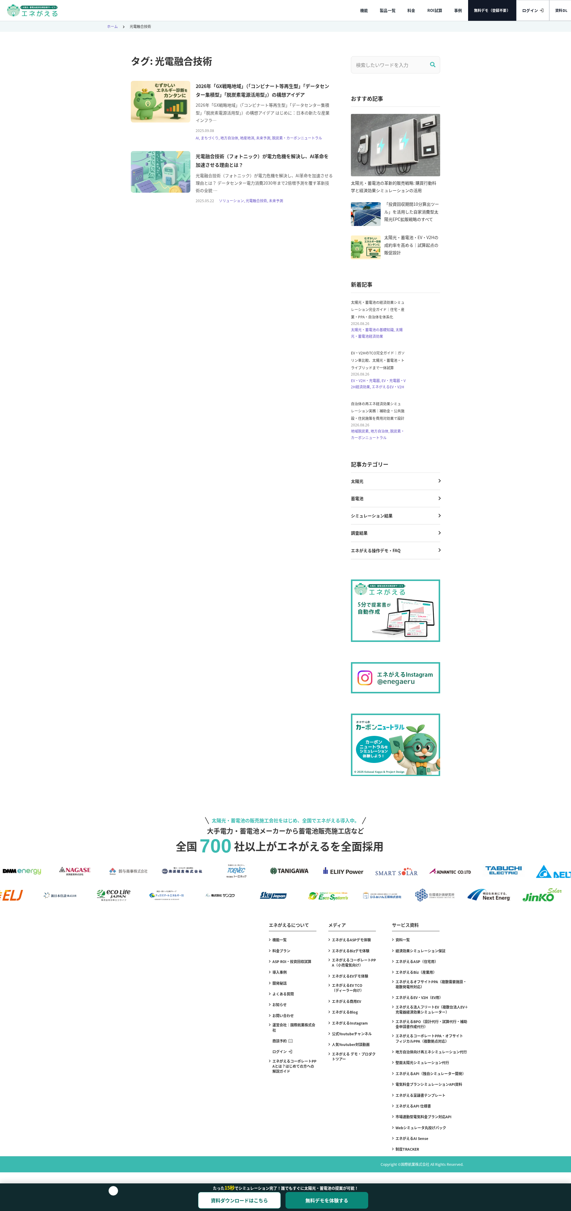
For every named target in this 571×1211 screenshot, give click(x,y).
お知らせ (279, 1004)
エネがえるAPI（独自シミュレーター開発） (431, 1073)
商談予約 (279, 1040)
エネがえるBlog (345, 1011)
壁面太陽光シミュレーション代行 (422, 1062)
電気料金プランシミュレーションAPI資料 (429, 1084)
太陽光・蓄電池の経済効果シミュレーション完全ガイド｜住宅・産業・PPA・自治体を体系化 (377, 309)
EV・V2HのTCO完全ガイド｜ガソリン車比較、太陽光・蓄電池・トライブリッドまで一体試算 (378, 360)
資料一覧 (403, 939)
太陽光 (357, 481)
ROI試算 (434, 10)
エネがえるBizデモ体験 (350, 950)
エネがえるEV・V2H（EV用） (419, 997)
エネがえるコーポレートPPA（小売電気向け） (354, 962)
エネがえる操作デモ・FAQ (376, 550)
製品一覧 (388, 10)
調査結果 (359, 533)
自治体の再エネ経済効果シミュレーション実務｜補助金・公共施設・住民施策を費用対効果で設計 (377, 411)
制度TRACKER (407, 1149)
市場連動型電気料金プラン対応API (423, 1116)
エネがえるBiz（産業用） (416, 972)
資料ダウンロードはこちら (239, 1200)
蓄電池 (357, 498)
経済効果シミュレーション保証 (420, 950)
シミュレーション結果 (372, 516)
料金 (411, 10)
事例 (458, 10)
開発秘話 (279, 983)
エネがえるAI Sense (412, 1138)
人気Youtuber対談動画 (351, 1044)
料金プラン (281, 950)
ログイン (530, 10)
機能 (364, 10)
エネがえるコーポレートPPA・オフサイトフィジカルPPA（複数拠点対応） (429, 1038)
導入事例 (279, 972)
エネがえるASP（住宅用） (417, 961)
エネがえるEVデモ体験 (350, 975)
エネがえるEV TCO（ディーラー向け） (348, 988)
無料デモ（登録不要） (492, 10)
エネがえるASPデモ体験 (351, 939)
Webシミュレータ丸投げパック (421, 1127)
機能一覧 (279, 939)
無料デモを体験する (326, 1200)
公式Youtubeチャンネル (352, 1033)
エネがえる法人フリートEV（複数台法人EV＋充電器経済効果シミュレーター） (432, 1009)
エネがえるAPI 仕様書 (413, 1105)
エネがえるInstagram (350, 1022)
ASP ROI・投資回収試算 (291, 961)
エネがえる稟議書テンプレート (420, 1095)
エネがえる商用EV (346, 1001)
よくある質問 (283, 993)
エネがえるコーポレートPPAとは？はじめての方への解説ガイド (294, 1066)
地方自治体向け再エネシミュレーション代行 (431, 1051)
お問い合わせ (283, 1015)
